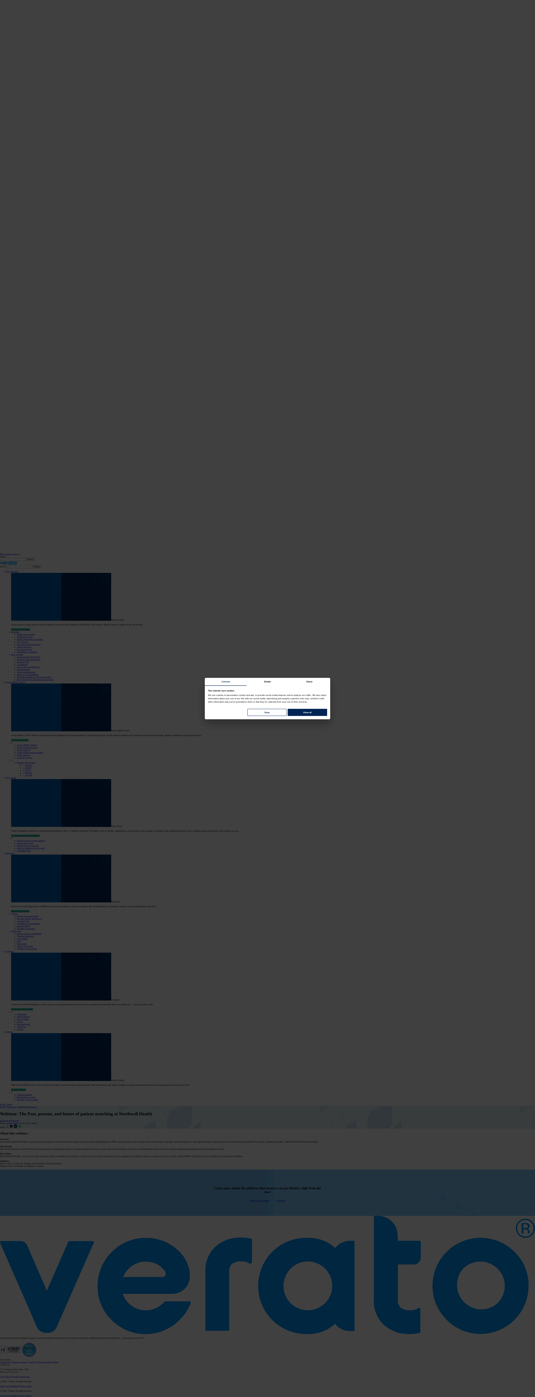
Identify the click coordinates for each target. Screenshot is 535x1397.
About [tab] (309, 681)
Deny (267, 712)
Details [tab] (267, 681)
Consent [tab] (226, 681)
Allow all (307, 712)
